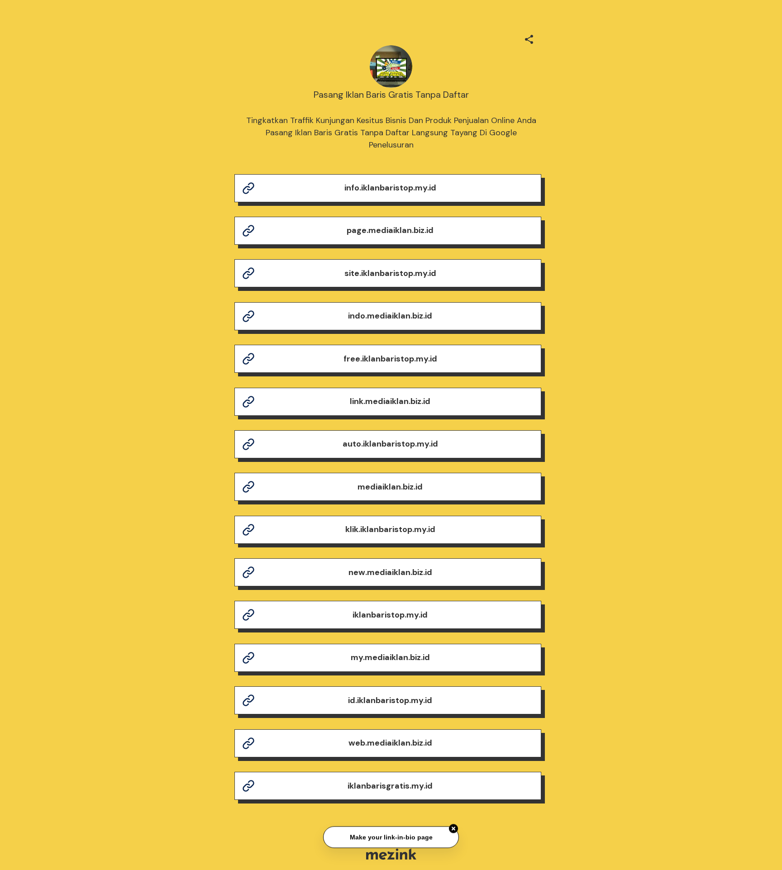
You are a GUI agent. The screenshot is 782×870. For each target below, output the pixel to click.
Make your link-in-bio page (390, 836)
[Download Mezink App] (391, 854)
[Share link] (529, 38)
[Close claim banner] (453, 827)
